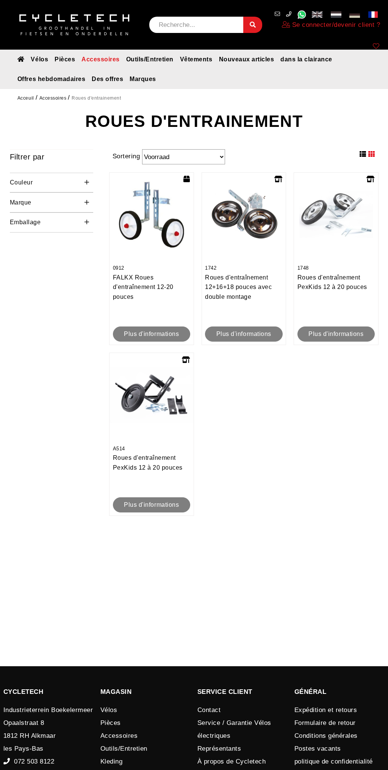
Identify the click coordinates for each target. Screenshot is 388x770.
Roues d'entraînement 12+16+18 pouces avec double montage (238, 282)
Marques (143, 79)
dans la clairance (306, 59)
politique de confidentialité (333, 761)
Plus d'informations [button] (151, 334)
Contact (209, 710)
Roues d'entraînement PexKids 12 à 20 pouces (332, 277)
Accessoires (100, 59)
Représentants (219, 748)
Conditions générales (326, 735)
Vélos (39, 59)
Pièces (65, 59)
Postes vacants (317, 748)
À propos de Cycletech (231, 761)
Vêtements (196, 59)
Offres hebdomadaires (51, 79)
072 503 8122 (32, 761)
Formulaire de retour (325, 722)
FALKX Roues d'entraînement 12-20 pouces (143, 282)
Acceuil (25, 98)
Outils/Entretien (150, 59)
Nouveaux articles (246, 59)
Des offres (107, 79)
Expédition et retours (325, 710)
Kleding (111, 761)
